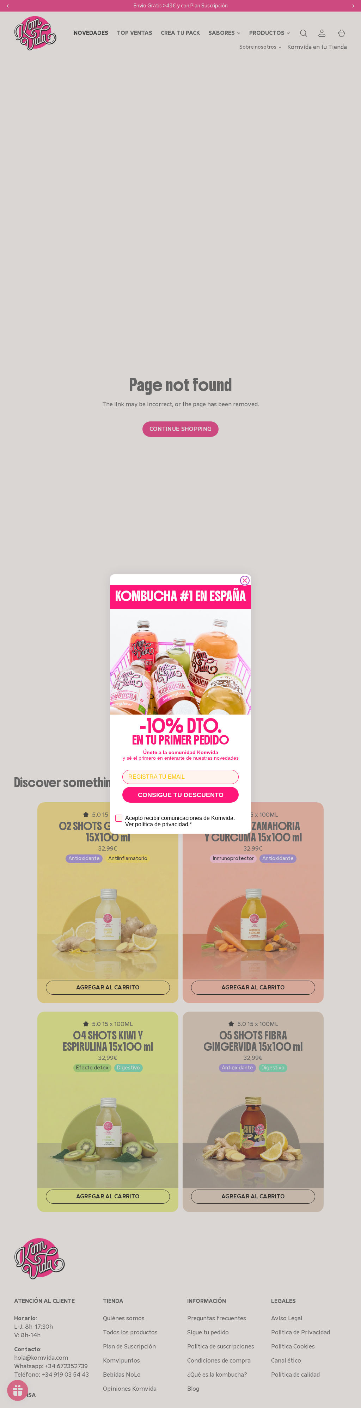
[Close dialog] (244, 580)
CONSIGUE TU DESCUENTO (181, 794)
